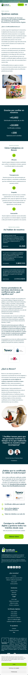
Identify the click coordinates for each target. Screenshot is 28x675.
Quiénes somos (14, 590)
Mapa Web (14, 594)
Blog (14, 632)
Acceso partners (14, 583)
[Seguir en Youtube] (19, 567)
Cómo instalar (14, 613)
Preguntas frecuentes (14, 630)
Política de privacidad (14, 601)
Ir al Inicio (14, 576)
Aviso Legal (14, 599)
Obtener (21, 4)
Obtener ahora (14, 536)
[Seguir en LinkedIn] (17, 567)
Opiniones (14, 592)
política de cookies (7, 660)
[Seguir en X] (8, 567)
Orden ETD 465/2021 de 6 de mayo (10, 562)
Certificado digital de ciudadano (14, 621)
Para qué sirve (14, 615)
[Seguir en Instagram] (14, 567)
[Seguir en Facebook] (11, 567)
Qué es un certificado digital (14, 619)
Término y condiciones (14, 605)
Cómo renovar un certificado (14, 617)
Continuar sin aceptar (14, 668)
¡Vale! (14, 664)
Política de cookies (14, 603)
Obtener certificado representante (14, 579)
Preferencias (14, 671)
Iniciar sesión (14, 581)
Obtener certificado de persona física (14, 577)
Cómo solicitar (14, 611)
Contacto (14, 628)
